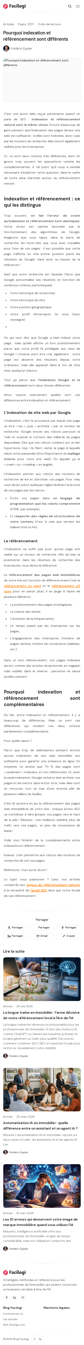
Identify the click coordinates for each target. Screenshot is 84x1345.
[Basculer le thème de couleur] (37, 1339)
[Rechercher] (70, 6)
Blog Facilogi (21, 1339)
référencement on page (22, 586)
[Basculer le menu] (78, 6)
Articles (8, 24)
